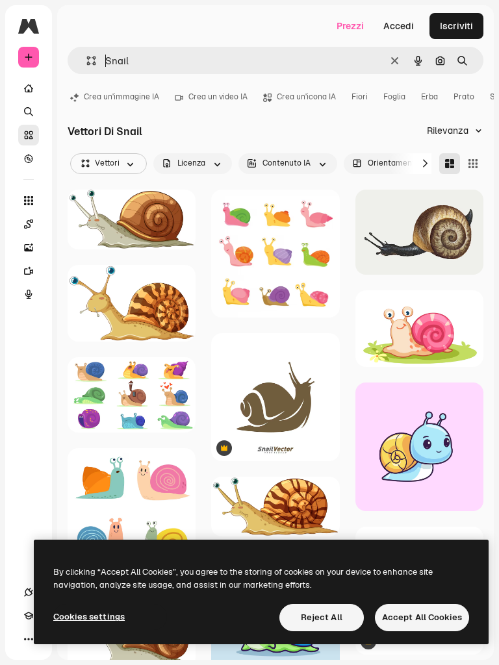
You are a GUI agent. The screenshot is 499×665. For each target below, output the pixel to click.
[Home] (28, 88)
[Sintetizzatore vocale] (28, 294)
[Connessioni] (28, 592)
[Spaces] (28, 224)
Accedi (398, 26)
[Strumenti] (28, 200)
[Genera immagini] (28, 247)
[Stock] (28, 135)
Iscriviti (456, 26)
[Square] (473, 163)
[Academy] (28, 615)
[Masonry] (449, 163)
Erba (429, 97)
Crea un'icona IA (306, 97)
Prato (464, 97)
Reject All (321, 617)
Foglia (394, 97)
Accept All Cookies (422, 617)
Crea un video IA (218, 97)
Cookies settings (89, 616)
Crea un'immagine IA (121, 97)
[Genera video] (28, 270)
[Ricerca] (28, 111)
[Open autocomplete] (86, 61)
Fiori (360, 97)
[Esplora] (28, 158)
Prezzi (350, 26)
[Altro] (28, 639)
